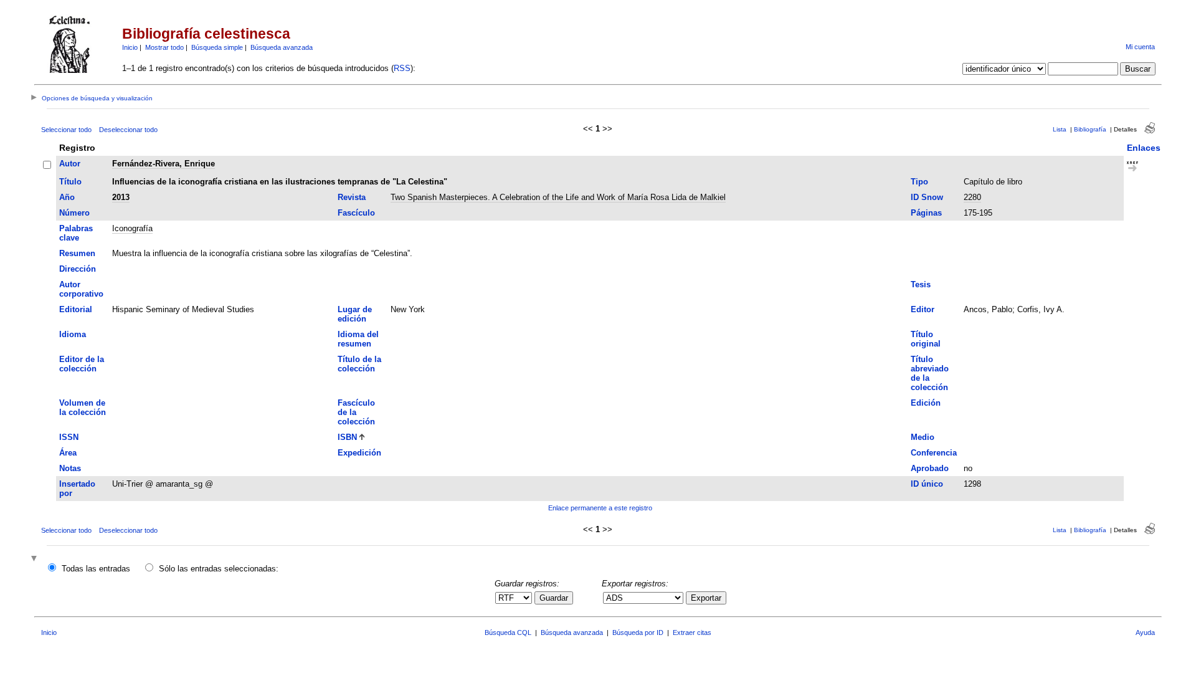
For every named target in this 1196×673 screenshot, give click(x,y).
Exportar (706, 598)
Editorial (75, 309)
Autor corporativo (81, 289)
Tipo (919, 181)
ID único (927, 484)
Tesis (921, 284)
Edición (926, 403)
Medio (922, 437)
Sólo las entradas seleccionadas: (218, 568)
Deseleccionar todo (128, 129)
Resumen (77, 253)
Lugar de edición (355, 314)
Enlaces (1143, 148)
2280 (972, 197)
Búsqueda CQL (508, 632)
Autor (69, 163)
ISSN (68, 437)
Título (70, 181)
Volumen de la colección (82, 407)
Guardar (553, 598)
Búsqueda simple (217, 47)
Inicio (130, 47)
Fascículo (356, 212)
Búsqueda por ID (637, 632)
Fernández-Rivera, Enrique (163, 163)
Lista (1059, 129)
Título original (926, 339)
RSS (402, 68)
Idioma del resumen (358, 339)
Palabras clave (76, 233)
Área (68, 452)
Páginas (926, 212)
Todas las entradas (96, 568)
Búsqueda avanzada (281, 47)
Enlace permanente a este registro (600, 508)
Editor (922, 309)
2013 (121, 197)
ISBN (347, 437)
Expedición (359, 452)
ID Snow (927, 197)
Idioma (72, 334)
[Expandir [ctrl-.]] (35, 559)
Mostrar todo (164, 47)
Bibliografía (1090, 129)
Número (74, 212)
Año (67, 197)
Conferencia (934, 452)
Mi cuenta (1140, 46)
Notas (70, 468)
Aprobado (930, 468)
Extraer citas (692, 632)
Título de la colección (359, 364)
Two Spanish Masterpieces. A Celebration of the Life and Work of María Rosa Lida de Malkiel (558, 197)
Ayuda (1145, 632)
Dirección (77, 269)
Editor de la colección (81, 364)
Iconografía (132, 228)
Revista (352, 197)
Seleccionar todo (66, 129)
